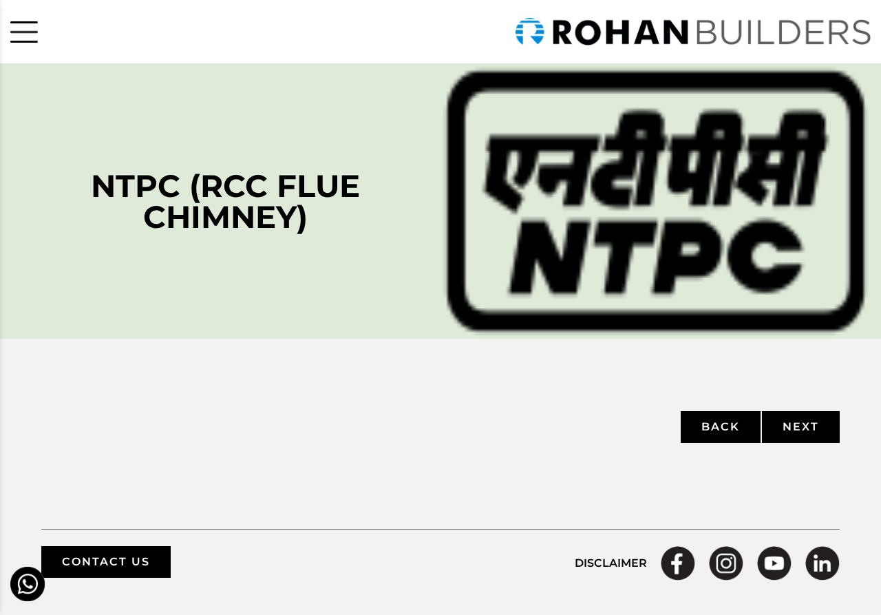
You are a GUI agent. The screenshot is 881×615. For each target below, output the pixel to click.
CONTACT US (106, 561)
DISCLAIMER (611, 563)
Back (720, 426)
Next (801, 426)
